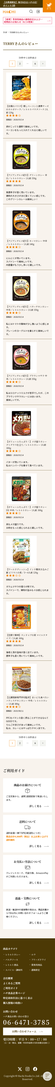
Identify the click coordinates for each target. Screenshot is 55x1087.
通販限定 (35, 970)
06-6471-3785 (26, 1022)
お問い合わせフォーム (24, 1031)
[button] (43, 64)
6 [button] (35, 63)
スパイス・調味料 (13, 970)
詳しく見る (35, 806)
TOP (5, 32)
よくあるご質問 (11, 983)
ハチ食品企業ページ (14, 993)
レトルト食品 (11, 965)
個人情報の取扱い (13, 1003)
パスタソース (11, 959)
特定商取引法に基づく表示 (17, 998)
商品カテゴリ (10, 948)
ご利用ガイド (10, 988)
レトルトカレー (12, 954)
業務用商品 (36, 965)
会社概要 (8, 978)
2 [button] (20, 63)
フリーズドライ (38, 959)
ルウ (33, 954)
